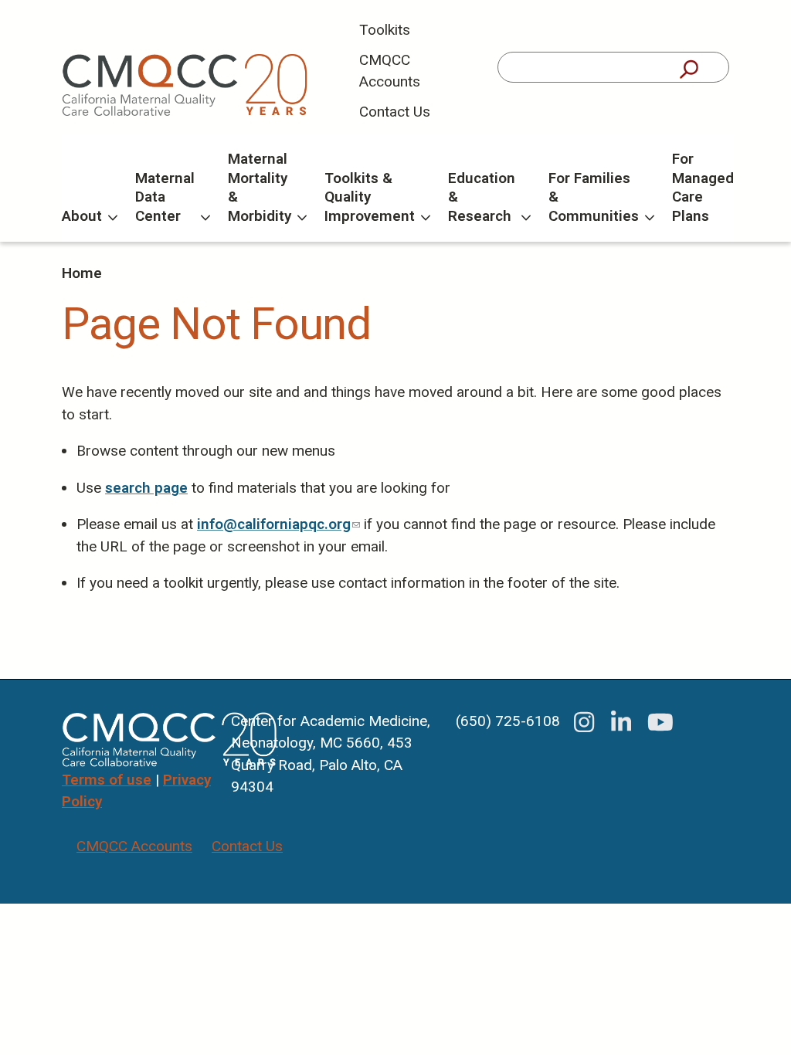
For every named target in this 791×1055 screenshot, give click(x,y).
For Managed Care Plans (703, 187)
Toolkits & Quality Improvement (369, 197)
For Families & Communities (593, 197)
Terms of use (106, 780)
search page (146, 488)
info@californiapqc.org (278, 524)
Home (82, 273)
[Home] (185, 85)
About (82, 216)
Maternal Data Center (165, 197)
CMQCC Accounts (389, 71)
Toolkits (384, 30)
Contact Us (394, 111)
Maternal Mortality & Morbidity (259, 187)
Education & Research (481, 197)
